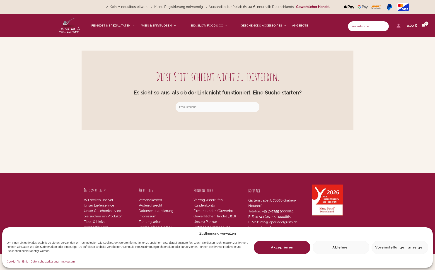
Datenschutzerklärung (44, 261)
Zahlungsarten (150, 222)
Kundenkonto (204, 205)
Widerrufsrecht (150, 205)
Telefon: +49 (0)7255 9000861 (270, 211)
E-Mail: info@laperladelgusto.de (273, 222)
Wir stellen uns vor (98, 200)
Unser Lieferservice (99, 205)
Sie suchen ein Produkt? (102, 216)
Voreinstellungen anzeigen (400, 247)
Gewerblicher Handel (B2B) (214, 216)
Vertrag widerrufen (208, 200)
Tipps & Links (94, 222)
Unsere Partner (205, 222)
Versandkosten (150, 200)
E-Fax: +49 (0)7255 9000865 (269, 217)
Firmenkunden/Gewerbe (213, 211)
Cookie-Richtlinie (17, 261)
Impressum (68, 261)
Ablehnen (341, 247)
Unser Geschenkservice (102, 211)
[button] (132, 25)
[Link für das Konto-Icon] (398, 26)
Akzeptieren (282, 247)
